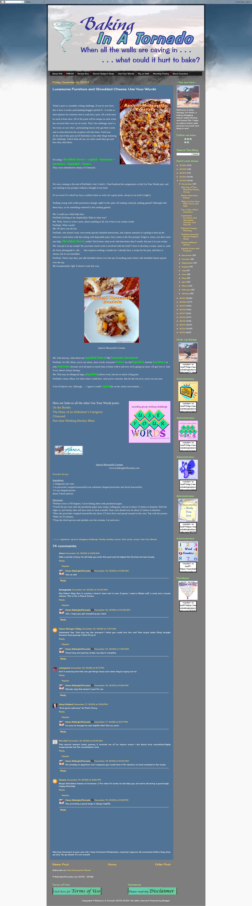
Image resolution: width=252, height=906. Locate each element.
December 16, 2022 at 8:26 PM (111, 685)
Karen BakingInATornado (77, 571)
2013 (182, 328)
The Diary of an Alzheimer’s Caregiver (78, 412)
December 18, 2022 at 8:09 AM (111, 761)
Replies (65, 566)
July (184, 270)
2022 (183, 180)
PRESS (70, 74)
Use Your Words (126, 74)
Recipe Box (83, 74)
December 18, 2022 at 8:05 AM (85, 741)
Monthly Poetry (161, 74)
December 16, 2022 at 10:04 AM (90, 590)
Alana (62, 553)
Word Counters (180, 74)
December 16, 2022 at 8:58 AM (82, 553)
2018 (182, 309)
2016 (182, 317)
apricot (74, 539)
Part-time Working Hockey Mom (74, 420)
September (187, 263)
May (184, 278)
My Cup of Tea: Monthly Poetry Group (190, 189)
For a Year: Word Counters (189, 211)
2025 (183, 169)
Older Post (163, 864)
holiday (110, 539)
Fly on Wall (143, 74)
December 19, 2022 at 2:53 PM (111, 800)
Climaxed (59, 416)
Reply (62, 561)
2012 (182, 332)
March (185, 286)
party (129, 539)
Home (112, 864)
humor (118, 539)
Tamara (62, 780)
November (187, 255)
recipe (136, 539)
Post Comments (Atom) (79, 870)
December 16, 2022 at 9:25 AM (111, 571)
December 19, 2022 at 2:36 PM (84, 780)
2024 (183, 173)
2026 (183, 165)
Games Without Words (189, 243)
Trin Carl (63, 741)
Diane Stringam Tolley (70, 629)
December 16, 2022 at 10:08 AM (112, 610)
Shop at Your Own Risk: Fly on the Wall (190, 203)
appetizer (65, 539)
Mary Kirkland (66, 704)
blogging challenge (88, 539)
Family (102, 539)
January (186, 293)
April (184, 282)
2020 (183, 302)
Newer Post (60, 864)
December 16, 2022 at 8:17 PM (87, 668)
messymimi (64, 668)
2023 (183, 177)
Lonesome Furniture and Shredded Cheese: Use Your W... (189, 220)
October (186, 259)
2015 (182, 321)
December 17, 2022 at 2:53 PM (91, 704)
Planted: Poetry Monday (189, 229)
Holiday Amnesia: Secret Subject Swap (190, 236)
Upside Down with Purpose (190, 249)
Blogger (166, 900)
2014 (182, 325)
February (186, 289)
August (185, 267)
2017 (182, 313)
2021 (182, 298)
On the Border (62, 407)
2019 (182, 306)
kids (124, 539)
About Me (57, 74)
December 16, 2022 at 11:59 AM (111, 649)
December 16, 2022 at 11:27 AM (99, 629)
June (184, 274)
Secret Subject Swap (103, 74)
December (187, 184)
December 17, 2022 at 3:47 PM (111, 722)
